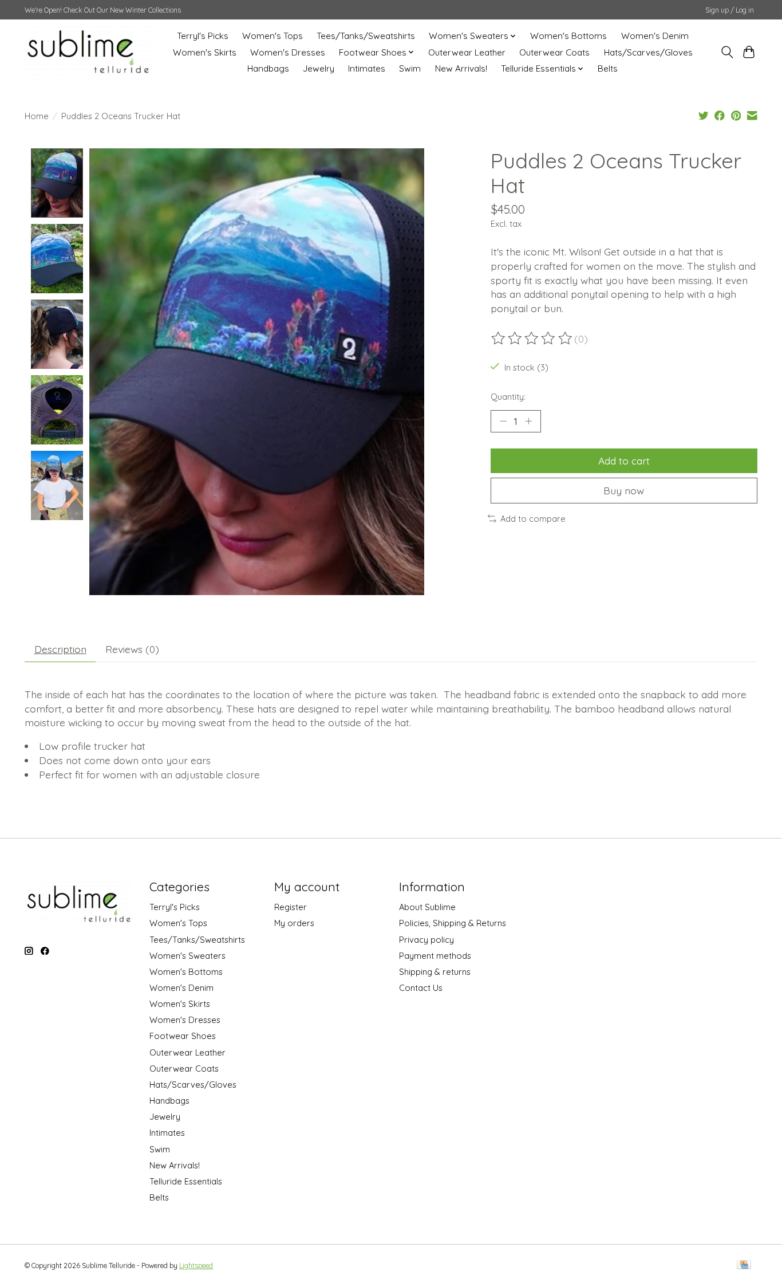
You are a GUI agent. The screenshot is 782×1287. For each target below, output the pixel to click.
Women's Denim (655, 35)
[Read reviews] (532, 338)
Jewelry (318, 68)
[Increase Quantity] (528, 421)
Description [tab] (60, 649)
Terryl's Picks (202, 35)
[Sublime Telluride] (88, 52)
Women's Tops (272, 35)
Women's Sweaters (187, 955)
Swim (410, 68)
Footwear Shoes (182, 1035)
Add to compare (533, 518)
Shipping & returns (435, 971)
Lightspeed (196, 1265)
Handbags (268, 68)
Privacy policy (426, 939)
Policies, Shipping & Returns (452, 923)
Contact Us (421, 987)
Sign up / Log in (729, 10)
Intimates (366, 68)
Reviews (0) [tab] (132, 649)
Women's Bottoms (568, 35)
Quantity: (508, 396)
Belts (608, 68)
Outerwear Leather (466, 52)
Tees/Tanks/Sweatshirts (366, 35)
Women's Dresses (287, 52)
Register (290, 907)
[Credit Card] (744, 1265)
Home (37, 116)
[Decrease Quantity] (503, 421)
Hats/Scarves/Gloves (648, 52)
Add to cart (624, 460)
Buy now (623, 490)
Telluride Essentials (185, 1181)
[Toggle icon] (726, 52)
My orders (294, 923)
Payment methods (435, 955)
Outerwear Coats (554, 52)
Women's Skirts (204, 52)
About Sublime (427, 907)
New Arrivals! (461, 68)
